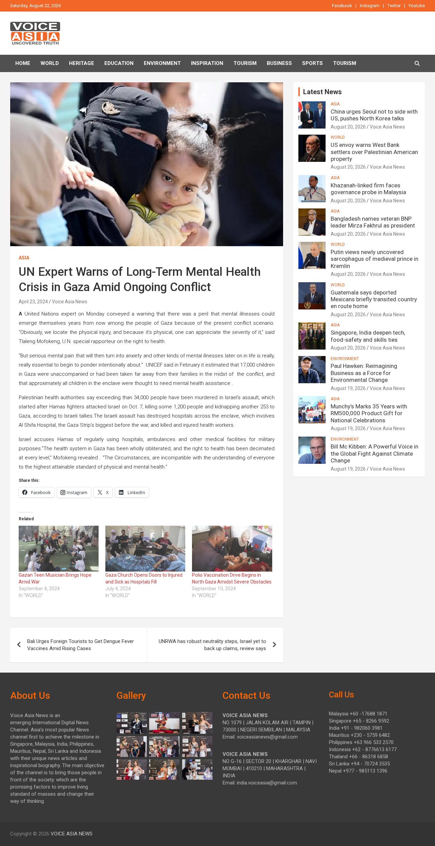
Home (22, 63)
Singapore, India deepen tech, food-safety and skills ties (368, 336)
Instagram (370, 5)
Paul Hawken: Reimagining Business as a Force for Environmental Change (364, 372)
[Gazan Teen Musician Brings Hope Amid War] (59, 548)
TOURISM (245, 63)
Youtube (416, 5)
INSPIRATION (207, 63)
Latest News (322, 92)
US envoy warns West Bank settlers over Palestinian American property (374, 151)
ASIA (24, 257)
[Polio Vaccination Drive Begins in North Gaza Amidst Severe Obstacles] (232, 548)
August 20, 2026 (348, 127)
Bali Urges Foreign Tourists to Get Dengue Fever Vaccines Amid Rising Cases (80, 645)
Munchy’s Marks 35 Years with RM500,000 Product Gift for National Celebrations (369, 413)
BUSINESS (279, 63)
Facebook (342, 5)
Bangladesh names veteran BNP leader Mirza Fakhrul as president (373, 222)
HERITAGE (81, 63)
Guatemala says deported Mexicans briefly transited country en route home (374, 299)
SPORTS (312, 63)
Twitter (394, 5)
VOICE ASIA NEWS (71, 834)
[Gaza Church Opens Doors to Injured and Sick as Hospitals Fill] (145, 548)
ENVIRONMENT (162, 63)
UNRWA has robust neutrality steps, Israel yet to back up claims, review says (212, 645)
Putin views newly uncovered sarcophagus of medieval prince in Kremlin (374, 259)
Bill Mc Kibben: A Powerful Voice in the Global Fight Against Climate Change (374, 453)
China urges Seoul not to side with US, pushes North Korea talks (374, 115)
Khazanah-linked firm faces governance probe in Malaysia (368, 189)
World (49, 63)
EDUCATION (119, 63)
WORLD (338, 137)
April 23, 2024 (33, 301)
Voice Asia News (69, 301)
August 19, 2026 (348, 388)
